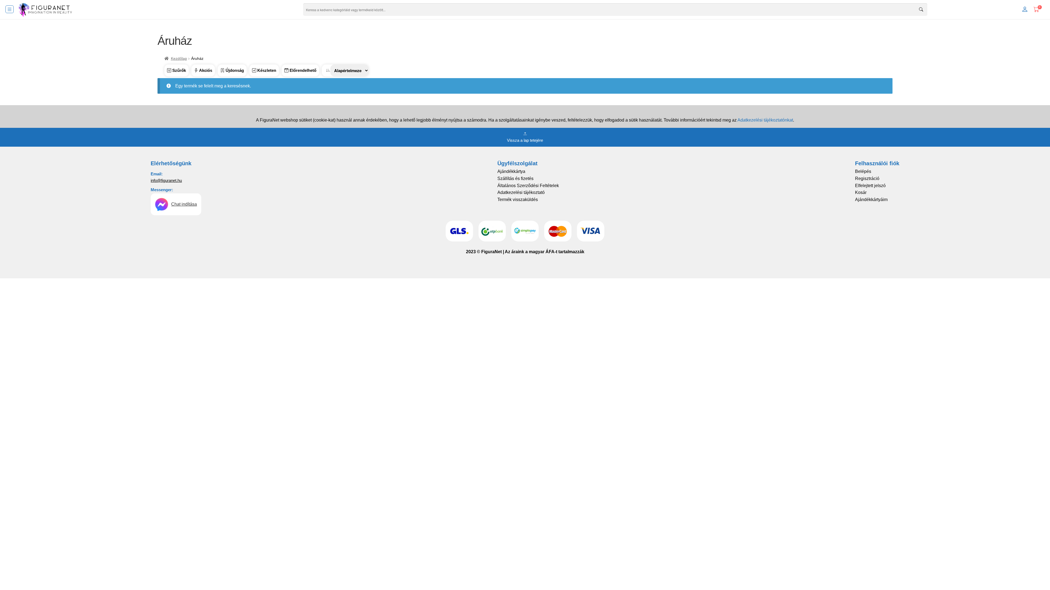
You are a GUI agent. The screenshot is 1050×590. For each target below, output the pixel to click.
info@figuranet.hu (166, 180)
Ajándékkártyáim (871, 199)
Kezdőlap (179, 58)
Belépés (863, 171)
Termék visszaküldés (517, 199)
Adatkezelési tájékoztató (521, 192)
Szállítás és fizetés (515, 178)
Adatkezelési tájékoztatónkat (765, 120)
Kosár (861, 192)
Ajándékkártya (511, 171)
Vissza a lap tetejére (525, 140)
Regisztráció (867, 178)
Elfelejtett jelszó (870, 185)
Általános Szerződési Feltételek (528, 185)
